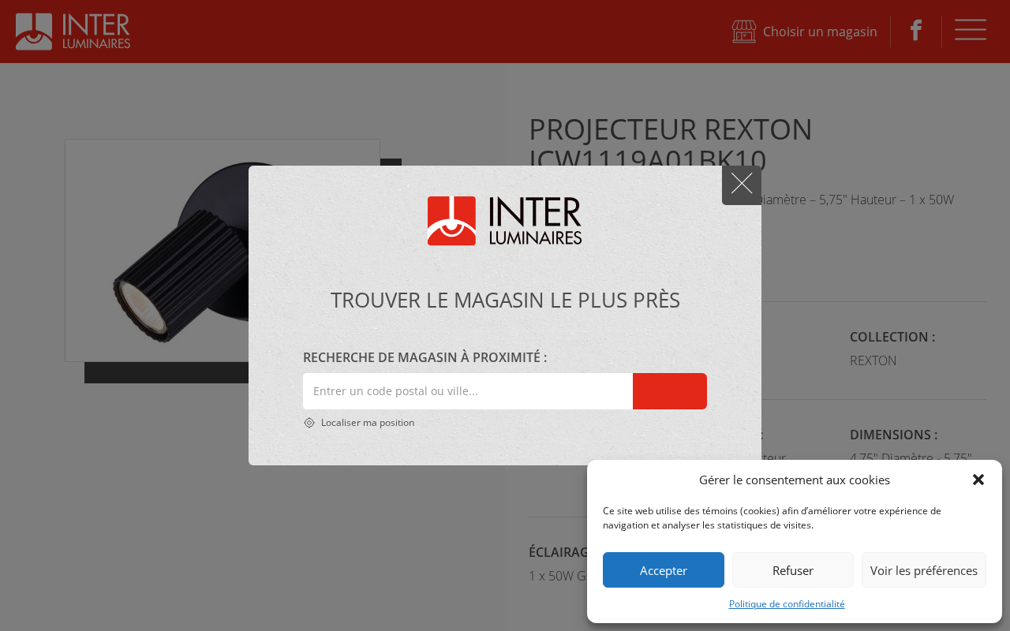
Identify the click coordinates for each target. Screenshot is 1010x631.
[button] (978, 479)
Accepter (663, 570)
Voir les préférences (924, 570)
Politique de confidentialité (787, 603)
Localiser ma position (366, 422)
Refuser (793, 570)
